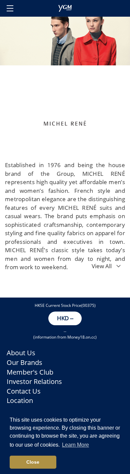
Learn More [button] (75, 445)
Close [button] (32, 462)
